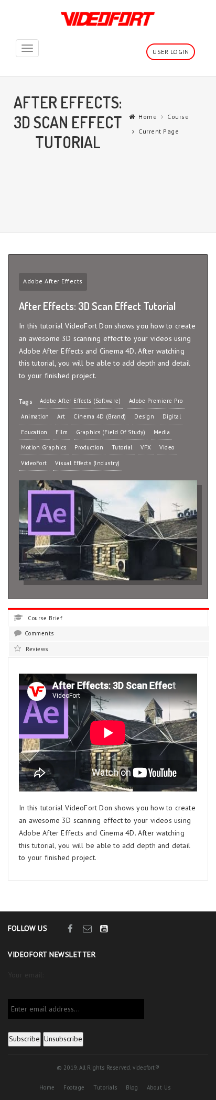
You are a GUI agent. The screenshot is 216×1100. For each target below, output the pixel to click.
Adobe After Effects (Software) (80, 400)
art (61, 416)
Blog (132, 1087)
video (167, 447)
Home (147, 116)
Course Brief (44, 618)
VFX (146, 447)
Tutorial (122, 447)
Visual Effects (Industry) (87, 463)
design (144, 416)
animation (35, 416)
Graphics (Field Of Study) (111, 432)
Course (178, 116)
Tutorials (105, 1087)
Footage (74, 1087)
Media (162, 432)
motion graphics (44, 447)
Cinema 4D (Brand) (99, 416)
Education (34, 432)
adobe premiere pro (156, 400)
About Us (159, 1087)
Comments (39, 633)
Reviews (36, 649)
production (88, 447)
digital (172, 416)
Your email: (26, 975)
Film (62, 432)
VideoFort (34, 463)
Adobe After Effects (53, 281)
